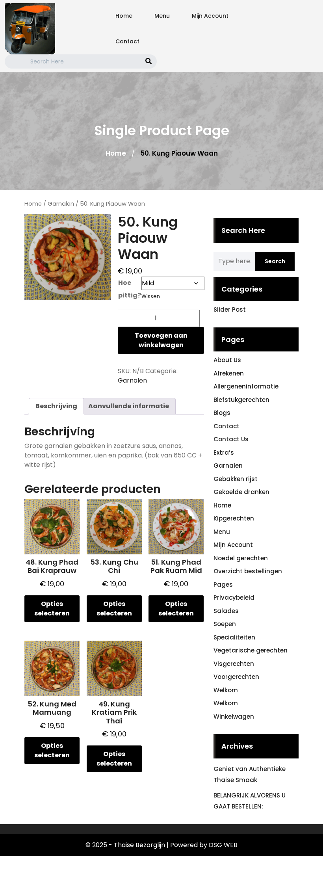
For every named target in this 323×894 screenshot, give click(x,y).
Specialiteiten (234, 637)
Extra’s (223, 452)
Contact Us (231, 439)
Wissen (150, 296)
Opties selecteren (52, 608)
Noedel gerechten (240, 558)
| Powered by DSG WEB (202, 844)
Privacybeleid (233, 597)
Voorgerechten (236, 677)
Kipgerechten (233, 518)
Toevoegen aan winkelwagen (161, 340)
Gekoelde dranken (241, 492)
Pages (223, 584)
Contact (127, 41)
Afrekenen (228, 373)
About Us (227, 360)
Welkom (225, 690)
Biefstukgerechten (241, 400)
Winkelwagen (233, 716)
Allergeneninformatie (245, 386)
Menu (162, 16)
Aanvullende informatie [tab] (128, 406)
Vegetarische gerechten (250, 650)
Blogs (221, 413)
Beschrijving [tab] (56, 406)
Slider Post (229, 309)
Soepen (224, 624)
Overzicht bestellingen (247, 571)
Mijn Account (210, 16)
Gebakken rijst (235, 479)
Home (123, 16)
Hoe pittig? (129, 289)
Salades (226, 611)
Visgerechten (233, 664)
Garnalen (61, 204)
